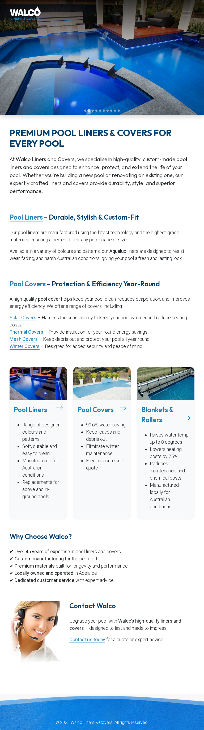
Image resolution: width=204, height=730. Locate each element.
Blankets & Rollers (157, 414)
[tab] (85, 111)
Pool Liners (26, 217)
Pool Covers (28, 284)
